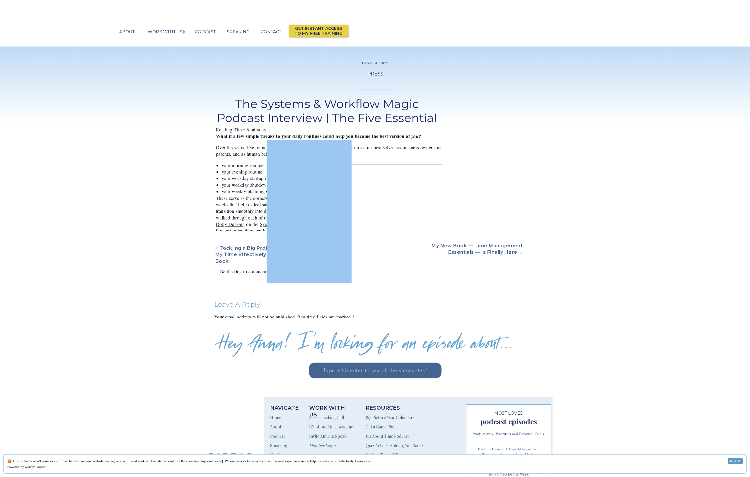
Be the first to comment (243, 271)
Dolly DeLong (230, 224)
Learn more (363, 461)
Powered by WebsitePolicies (26, 467)
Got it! (735, 461)
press (375, 74)
